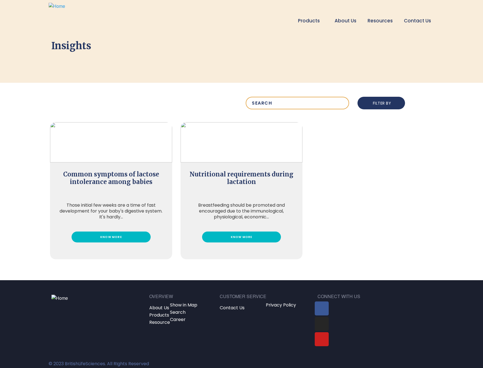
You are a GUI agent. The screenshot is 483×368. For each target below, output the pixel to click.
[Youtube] (322, 339)
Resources (380, 20)
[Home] (57, 14)
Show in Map (183, 305)
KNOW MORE (111, 237)
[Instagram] (322, 324)
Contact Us (417, 20)
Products (159, 315)
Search (178, 312)
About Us (345, 20)
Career (178, 319)
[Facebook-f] (322, 308)
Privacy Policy (281, 305)
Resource (159, 322)
